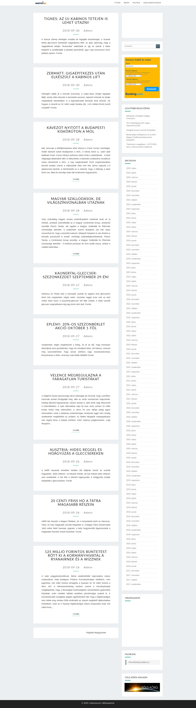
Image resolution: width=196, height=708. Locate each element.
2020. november (132, 412)
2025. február (131, 182)
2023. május (131, 277)
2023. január (131, 295)
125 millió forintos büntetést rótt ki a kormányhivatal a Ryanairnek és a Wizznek (76, 555)
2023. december (132, 245)
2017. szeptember (133, 584)
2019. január (131, 512)
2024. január (131, 241)
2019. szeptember (133, 476)
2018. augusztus (133, 534)
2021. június (131, 381)
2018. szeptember (133, 530)
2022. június (131, 326)
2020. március (132, 449)
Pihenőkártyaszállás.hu (138, 662)
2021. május (131, 385)
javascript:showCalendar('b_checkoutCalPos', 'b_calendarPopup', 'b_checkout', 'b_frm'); (138, 81)
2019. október (131, 471)
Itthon (117, 3)
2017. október (131, 580)
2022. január (131, 349)
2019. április (131, 498)
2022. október (131, 308)
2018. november (132, 521)
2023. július (131, 268)
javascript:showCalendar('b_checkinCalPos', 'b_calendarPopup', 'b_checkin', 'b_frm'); (138, 73)
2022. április (131, 336)
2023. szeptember (133, 259)
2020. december (132, 408)
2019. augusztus (133, 480)
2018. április (131, 553)
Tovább (76, 179)
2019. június (131, 489)
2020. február (131, 453)
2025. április (131, 173)
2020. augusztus (133, 426)
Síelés (126, 3)
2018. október (131, 525)
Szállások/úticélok (152, 3)
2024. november (132, 195)
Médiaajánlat (108, 703)
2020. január (131, 458)
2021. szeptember (133, 367)
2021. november (132, 358)
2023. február (131, 290)
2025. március (132, 177)
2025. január (131, 186)
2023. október (131, 254)
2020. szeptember (133, 421)
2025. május (131, 168)
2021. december (132, 354)
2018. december (132, 516)
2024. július (131, 213)
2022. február (131, 345)
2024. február (131, 236)
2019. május (131, 494)
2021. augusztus (133, 372)
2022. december (132, 299)
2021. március (132, 394)
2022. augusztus (133, 317)
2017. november (132, 575)
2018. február (131, 562)
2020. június (131, 435)
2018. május (131, 548)
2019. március (132, 503)
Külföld (136, 3)
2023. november (132, 250)
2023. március (132, 286)
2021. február (131, 399)
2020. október (131, 417)
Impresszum (95, 703)
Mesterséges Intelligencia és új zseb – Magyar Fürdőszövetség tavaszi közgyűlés (141, 137)
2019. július (131, 485)
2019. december (132, 462)
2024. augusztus (133, 209)
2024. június (131, 218)
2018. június (131, 544)
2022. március (132, 340)
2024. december (132, 191)
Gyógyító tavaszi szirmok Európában (141, 130)
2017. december (132, 571)
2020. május (131, 439)
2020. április (131, 444)
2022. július (131, 322)
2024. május (131, 222)
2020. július (131, 431)
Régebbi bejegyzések (96, 633)
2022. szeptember (133, 313)
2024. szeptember (133, 204)
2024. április (131, 227)
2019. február (131, 507)
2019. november (132, 467)
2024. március (132, 232)
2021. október (131, 363)
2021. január (131, 403)
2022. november (132, 304)
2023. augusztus (133, 263)
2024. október (131, 200)
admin (88, 30)
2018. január (131, 566)
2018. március (132, 557)
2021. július (131, 376)
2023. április (131, 281)
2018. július (131, 539)
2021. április (131, 390)
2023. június (131, 272)
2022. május (131, 331)
